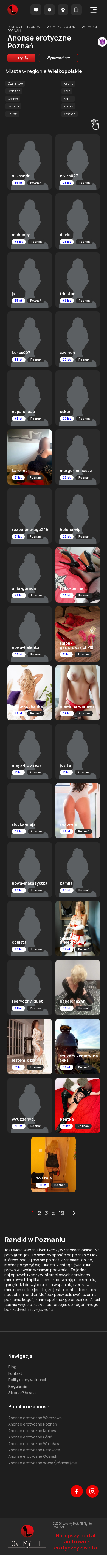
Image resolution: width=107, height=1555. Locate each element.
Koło (67, 91)
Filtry (19, 58)
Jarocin (13, 106)
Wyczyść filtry (58, 57)
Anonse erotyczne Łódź (30, 1437)
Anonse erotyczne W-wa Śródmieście (42, 1463)
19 (61, 1213)
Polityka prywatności (27, 1380)
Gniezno (14, 91)
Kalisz (12, 114)
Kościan (69, 114)
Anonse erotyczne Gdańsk (32, 1456)
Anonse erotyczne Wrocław (33, 1443)
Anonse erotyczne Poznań (32, 1424)
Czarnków (15, 83)
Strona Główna (22, 1393)
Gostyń (13, 98)
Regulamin (17, 1386)
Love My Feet (18, 27)
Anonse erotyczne (47, 27)
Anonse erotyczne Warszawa (35, 1418)
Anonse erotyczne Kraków (32, 1431)
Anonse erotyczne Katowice (34, 1450)
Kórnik (68, 106)
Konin (68, 98)
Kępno (68, 83)
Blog (12, 1367)
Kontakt (15, 1373)
